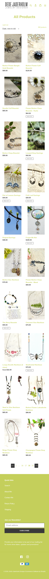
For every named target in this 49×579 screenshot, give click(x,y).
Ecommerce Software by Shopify (35, 571)
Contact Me (9, 497)
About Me (8, 492)
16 (22, 466)
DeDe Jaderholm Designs (17, 571)
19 (33, 466)
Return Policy (10, 504)
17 (26, 466)
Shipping (8, 509)
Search (7, 485)
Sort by (5, 25)
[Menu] (45, 5)
